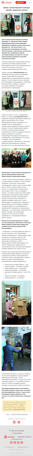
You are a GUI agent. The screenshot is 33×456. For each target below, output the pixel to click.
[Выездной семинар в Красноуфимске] (16, 100)
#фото (8, 414)
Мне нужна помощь (18, 430)
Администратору (23, 447)
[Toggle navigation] (29, 2)
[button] (2, 25)
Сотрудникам (8, 447)
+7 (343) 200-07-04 (16, 439)
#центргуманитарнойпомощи (19, 414)
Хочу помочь (21, 2)
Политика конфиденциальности (16, 449)
